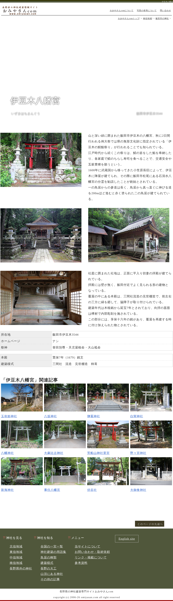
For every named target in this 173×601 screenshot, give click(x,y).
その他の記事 (50, 579)
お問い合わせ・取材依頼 (92, 552)
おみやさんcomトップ (128, 18)
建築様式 (47, 563)
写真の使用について (147, 10)
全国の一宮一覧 (52, 546)
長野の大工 (49, 568)
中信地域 (16, 557)
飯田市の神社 (162, 18)
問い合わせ (165, 10)
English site (127, 538)
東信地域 (16, 552)
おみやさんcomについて (121, 10)
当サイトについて (87, 546)
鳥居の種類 (49, 557)
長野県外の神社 (21, 568)
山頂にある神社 (52, 574)
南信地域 (147, 18)
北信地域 (16, 546)
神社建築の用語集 (53, 552)
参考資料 (81, 563)
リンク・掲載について (91, 557)
